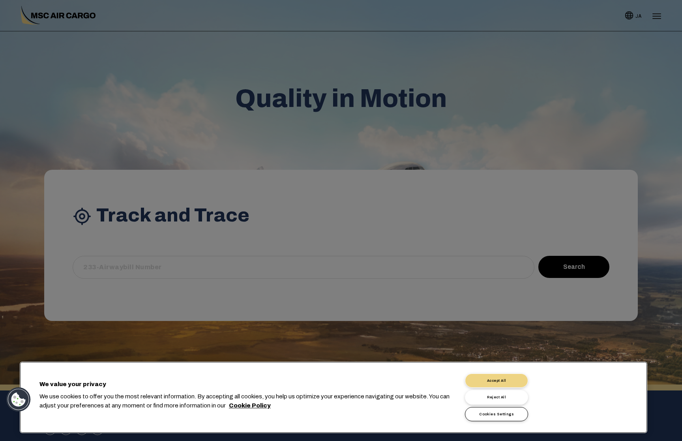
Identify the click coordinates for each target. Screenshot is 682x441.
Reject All (496, 397)
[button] (18, 399)
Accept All (496, 381)
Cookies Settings (496, 414)
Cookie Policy (250, 405)
